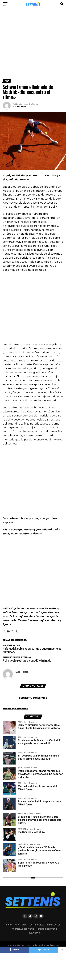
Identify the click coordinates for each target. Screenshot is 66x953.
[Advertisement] (33, 45)
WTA (24, 924)
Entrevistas (37, 924)
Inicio (8, 924)
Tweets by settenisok (15, 708)
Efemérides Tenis (47, 929)
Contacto (34, 933)
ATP (17, 924)
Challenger (54, 924)
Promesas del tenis (23, 929)
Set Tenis (21, 106)
